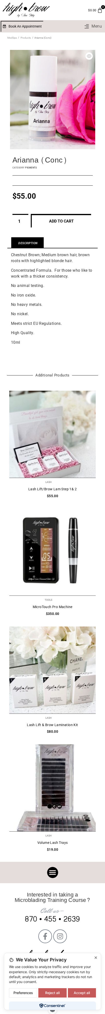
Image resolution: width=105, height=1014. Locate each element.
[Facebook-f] (45, 936)
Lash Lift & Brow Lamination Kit (52, 725)
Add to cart (61, 221)
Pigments (31, 167)
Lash (48, 482)
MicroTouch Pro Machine (53, 607)
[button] (93, 26)
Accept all (82, 993)
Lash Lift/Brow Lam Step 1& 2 (52, 489)
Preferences (23, 993)
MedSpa (12, 37)
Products (26, 37)
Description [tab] (28, 243)
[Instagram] (60, 936)
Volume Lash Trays (52, 843)
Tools (48, 599)
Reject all (52, 993)
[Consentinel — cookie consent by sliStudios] (52, 1005)
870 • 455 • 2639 (52, 919)
